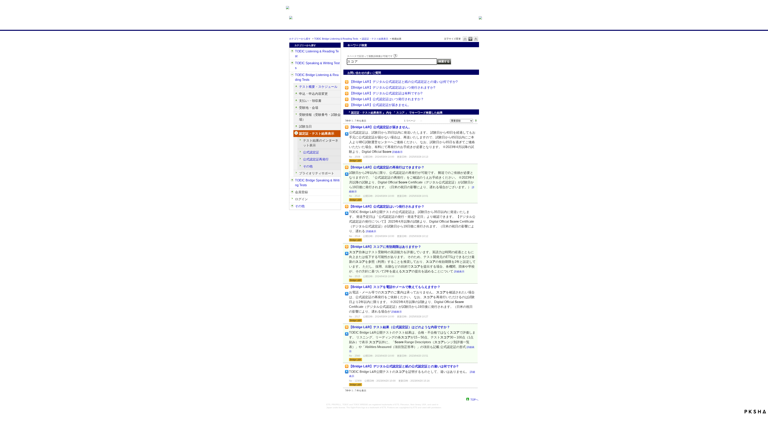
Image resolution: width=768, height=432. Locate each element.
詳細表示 (397, 151)
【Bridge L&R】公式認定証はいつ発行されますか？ (387, 99)
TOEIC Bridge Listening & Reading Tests (336, 38)
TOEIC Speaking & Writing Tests (317, 65)
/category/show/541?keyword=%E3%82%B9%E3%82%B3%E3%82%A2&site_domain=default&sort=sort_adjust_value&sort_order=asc (296, 133)
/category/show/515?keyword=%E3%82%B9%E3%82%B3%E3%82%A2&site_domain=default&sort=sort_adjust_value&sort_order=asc (296, 93)
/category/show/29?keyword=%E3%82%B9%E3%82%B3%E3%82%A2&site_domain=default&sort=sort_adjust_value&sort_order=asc (292, 192)
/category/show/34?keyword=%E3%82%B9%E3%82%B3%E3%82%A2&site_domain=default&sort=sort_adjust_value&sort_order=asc (292, 180)
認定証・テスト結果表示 (375, 38)
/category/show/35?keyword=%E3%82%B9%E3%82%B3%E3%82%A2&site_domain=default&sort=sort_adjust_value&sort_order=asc (292, 206)
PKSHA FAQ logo (755, 411)
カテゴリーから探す (300, 38)
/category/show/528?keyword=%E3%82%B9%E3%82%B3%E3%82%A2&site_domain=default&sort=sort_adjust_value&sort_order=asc (296, 107)
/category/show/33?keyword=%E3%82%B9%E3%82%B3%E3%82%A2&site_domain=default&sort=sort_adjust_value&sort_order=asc (292, 75)
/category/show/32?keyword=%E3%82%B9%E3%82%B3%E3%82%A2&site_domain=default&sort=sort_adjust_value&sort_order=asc (292, 63)
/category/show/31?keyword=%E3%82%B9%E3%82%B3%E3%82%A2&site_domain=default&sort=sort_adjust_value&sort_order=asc (292, 51)
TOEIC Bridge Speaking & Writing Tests (317, 183)
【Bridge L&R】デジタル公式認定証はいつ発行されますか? (392, 87)
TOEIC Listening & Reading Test (317, 54)
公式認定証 (311, 152)
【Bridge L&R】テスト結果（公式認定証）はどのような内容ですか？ (399, 327)
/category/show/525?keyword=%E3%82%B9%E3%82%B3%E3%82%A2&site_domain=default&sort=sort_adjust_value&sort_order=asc (296, 100)
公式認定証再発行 (316, 159)
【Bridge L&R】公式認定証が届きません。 (380, 105)
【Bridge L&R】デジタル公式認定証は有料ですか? (386, 93)
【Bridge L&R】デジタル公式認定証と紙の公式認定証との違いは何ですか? (404, 81)
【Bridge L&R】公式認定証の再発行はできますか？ (386, 167)
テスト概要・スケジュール (318, 86)
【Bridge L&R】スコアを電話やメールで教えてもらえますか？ (394, 287)
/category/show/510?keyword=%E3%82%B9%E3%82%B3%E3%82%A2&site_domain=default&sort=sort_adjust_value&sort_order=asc (296, 86)
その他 (308, 166)
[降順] (476, 122)
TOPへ (474, 399)
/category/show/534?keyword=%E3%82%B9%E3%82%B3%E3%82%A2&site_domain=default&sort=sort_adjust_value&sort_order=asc (296, 126)
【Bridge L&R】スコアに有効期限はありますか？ (385, 246)
